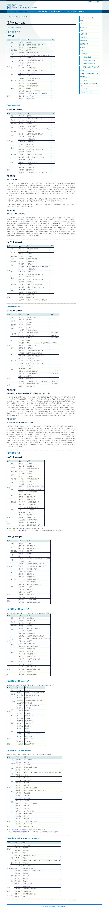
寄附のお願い (84, 80)
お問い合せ (82, 11)
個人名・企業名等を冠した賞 (90, 67)
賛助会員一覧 (84, 44)
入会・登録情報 (42, 11)
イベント (33, 11)
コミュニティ (84, 89)
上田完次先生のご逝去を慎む (18, 832)
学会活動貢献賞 (86, 57)
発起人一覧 (83, 27)
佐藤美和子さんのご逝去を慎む (19, 530)
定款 (81, 20)
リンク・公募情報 (71, 11)
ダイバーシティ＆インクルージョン (90, 84)
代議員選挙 (83, 37)
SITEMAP (97, 1)
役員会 (82, 30)
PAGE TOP (72, 901)
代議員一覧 (83, 34)
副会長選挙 (83, 40)
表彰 (81, 50)
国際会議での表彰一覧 (88, 63)
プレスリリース (84, 24)
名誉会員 (82, 47)
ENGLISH (89, 1)
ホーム (11, 11)
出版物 (51, 11)
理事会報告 (83, 77)
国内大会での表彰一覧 (88, 60)
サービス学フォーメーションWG (89, 73)
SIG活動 (82, 70)
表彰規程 (85, 54)
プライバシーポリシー (86, 92)
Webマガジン (60, 11)
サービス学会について (21, 11)
